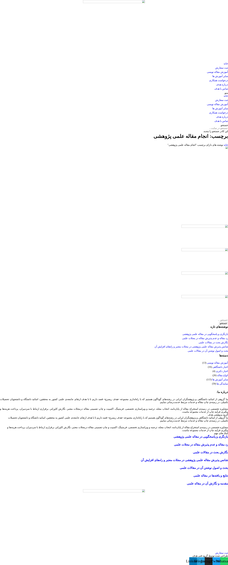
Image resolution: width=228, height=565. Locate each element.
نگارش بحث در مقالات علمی (213, 342)
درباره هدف (222, 84)
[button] (114, 92)
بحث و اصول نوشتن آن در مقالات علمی (208, 350)
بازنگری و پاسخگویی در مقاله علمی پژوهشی (205, 334)
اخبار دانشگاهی (220, 367)
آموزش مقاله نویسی (217, 72)
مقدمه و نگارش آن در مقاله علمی (207, 483)
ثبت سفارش (221, 67)
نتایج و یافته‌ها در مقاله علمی (210, 475)
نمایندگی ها (222, 383)
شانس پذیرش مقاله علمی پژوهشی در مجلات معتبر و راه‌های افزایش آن (191, 346)
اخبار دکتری (222, 371)
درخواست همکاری (218, 80)
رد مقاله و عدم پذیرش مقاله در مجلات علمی (205, 338)
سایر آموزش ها (220, 76)
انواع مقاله (222, 375)
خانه (226, 63)
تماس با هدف (221, 88)
